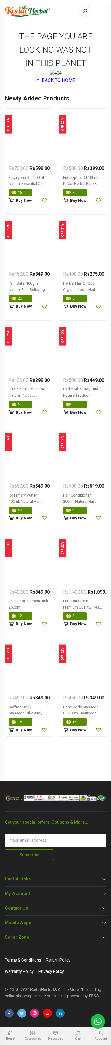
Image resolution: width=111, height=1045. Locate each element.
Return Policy (58, 960)
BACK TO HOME (58, 80)
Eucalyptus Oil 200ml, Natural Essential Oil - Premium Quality (27, 183)
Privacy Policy (51, 971)
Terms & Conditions (23, 960)
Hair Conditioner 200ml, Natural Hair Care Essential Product (82, 501)
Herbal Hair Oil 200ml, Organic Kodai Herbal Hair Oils (81, 289)
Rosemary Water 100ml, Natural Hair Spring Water (25, 501)
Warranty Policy (19, 971)
